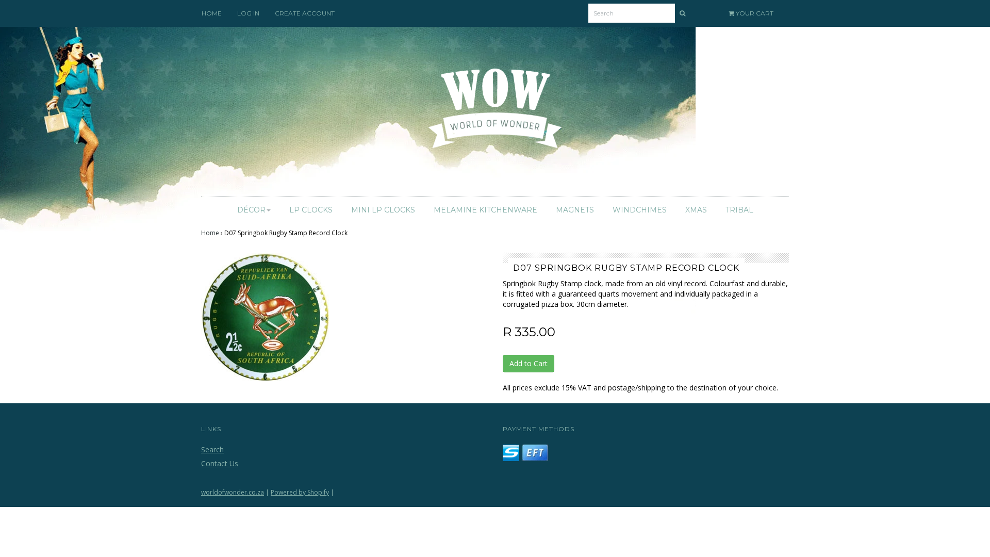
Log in (248, 13)
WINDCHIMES (640, 210)
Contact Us (219, 463)
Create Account (305, 13)
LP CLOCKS (311, 210)
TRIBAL (739, 210)
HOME (212, 13)
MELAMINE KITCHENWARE (485, 210)
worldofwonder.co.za (232, 492)
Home (210, 232)
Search (212, 449)
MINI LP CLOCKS (383, 210)
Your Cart (753, 13)
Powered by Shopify (300, 492)
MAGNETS (575, 210)
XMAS (696, 210)
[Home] (495, 114)
